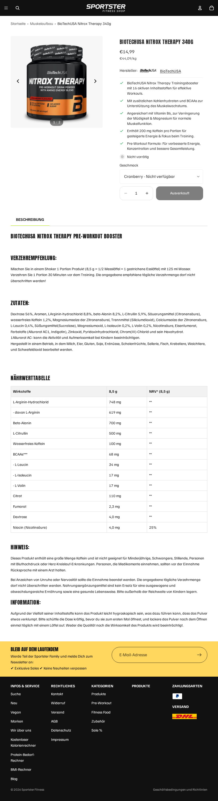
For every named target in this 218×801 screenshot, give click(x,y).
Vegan (16, 712)
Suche (16, 693)
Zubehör (98, 721)
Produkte (98, 693)
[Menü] (6, 8)
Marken (17, 721)
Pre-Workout (101, 703)
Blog (14, 778)
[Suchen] (17, 8)
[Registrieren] (199, 654)
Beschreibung (30, 219)
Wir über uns (21, 730)
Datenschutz (61, 730)
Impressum (60, 739)
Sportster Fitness (33, 789)
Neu (14, 703)
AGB (54, 721)
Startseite (18, 23)
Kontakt (57, 693)
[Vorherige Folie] (16, 82)
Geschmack (129, 165)
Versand (57, 712)
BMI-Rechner (21, 769)
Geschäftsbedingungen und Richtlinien (180, 789)
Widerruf (58, 703)
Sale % (96, 730)
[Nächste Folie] (97, 82)
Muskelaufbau (41, 23)
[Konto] (200, 8)
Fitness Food (101, 712)
